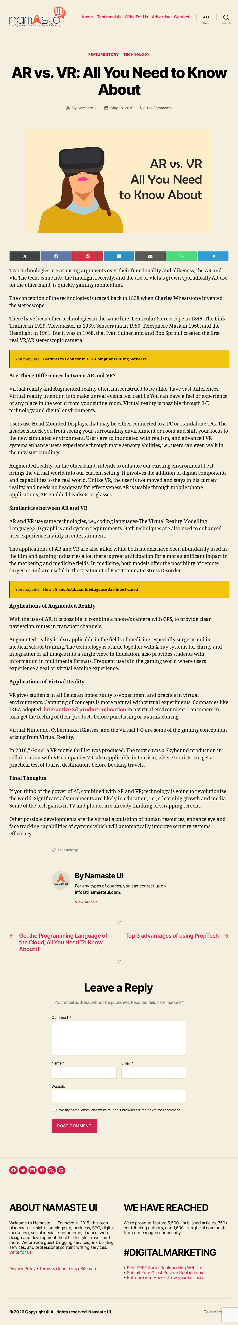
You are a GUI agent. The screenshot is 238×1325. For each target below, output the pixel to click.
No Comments (159, 107)
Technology (136, 55)
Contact (181, 16)
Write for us (20, 1252)
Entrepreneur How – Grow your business (165, 1277)
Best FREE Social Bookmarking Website (164, 1267)
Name (58, 1063)
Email (127, 1063)
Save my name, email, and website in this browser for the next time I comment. (118, 1110)
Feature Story (103, 55)
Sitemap (88, 1268)
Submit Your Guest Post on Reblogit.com (166, 1272)
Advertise (161, 16)
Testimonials (109, 16)
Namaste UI (87, 107)
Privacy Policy (22, 1268)
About (87, 16)
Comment (61, 1017)
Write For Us (136, 16)
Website (58, 1086)
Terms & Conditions (58, 1268)
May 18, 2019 (122, 107)
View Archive (88, 902)
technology (68, 849)
